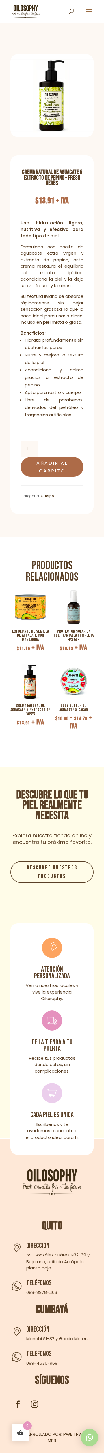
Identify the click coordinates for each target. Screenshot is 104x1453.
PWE (67, 1434)
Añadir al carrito (52, 467)
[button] (89, 1437)
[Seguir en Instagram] (34, 1404)
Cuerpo (47, 495)
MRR (52, 1440)
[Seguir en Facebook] (17, 1404)
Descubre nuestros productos (52, 872)
